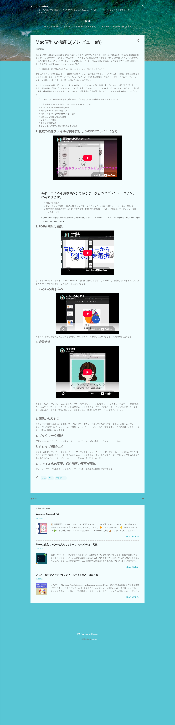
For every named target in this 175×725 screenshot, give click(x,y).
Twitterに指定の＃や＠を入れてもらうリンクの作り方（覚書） (68, 544)
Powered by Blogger (89, 634)
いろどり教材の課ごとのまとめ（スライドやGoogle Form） (70, 26)
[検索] (143, 7)
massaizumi (44, 6)
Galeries (94, 639)
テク (51, 478)
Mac (44, 478)
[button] (137, 41)
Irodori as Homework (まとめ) (117, 26)
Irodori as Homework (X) (47, 514)
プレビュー (61, 478)
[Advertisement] (38, 681)
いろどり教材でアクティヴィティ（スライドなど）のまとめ (67, 575)
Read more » (132, 536)
